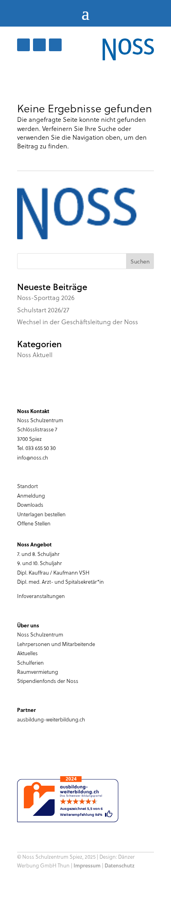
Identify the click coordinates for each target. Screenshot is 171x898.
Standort (27, 486)
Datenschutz (119, 865)
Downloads (30, 504)
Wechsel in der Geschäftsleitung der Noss (77, 321)
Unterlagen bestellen (41, 514)
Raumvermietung (37, 671)
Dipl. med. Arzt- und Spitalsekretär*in (60, 581)
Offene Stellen (34, 523)
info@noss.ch (32, 457)
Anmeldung (31, 495)
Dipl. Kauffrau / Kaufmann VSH (53, 572)
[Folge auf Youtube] (39, 44)
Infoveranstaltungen (41, 596)
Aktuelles (27, 653)
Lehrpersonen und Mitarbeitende (56, 644)
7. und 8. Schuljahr (38, 554)
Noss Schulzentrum (40, 634)
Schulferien (30, 662)
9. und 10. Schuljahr (39, 563)
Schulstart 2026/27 (43, 309)
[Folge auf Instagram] (55, 44)
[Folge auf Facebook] (23, 44)
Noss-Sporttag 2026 (45, 297)
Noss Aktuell (34, 354)
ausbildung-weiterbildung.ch (51, 719)
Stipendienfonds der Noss (47, 681)
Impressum (87, 865)
